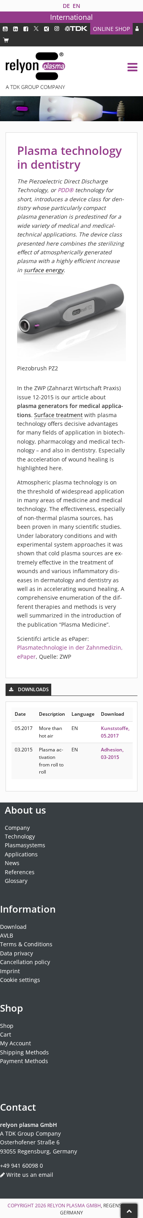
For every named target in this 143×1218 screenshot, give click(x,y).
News (12, 863)
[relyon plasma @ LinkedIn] (15, 28)
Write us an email (29, 1174)
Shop (7, 1025)
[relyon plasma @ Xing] (46, 28)
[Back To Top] (129, 1211)
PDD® (65, 190)
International (71, 17)
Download (13, 926)
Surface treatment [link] (58, 415)
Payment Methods (24, 1061)
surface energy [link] (44, 270)
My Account (15, 1043)
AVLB (6, 935)
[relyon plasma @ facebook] (26, 28)
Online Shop (111, 28)
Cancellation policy (25, 962)
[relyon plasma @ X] (36, 28)
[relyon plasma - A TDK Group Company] (76, 28)
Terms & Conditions (26, 944)
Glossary (16, 880)
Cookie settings (20, 980)
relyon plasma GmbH (74, 1205)
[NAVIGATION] (132, 67)
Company (17, 827)
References (20, 872)
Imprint (10, 971)
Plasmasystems (25, 845)
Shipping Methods (24, 1052)
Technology (20, 836)
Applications (21, 854)
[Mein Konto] (137, 28)
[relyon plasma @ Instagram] (57, 28)
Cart (5, 1034)
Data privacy (16, 953)
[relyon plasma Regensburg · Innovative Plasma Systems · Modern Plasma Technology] (35, 71)
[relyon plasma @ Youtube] (5, 28)
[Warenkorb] (6, 40)
